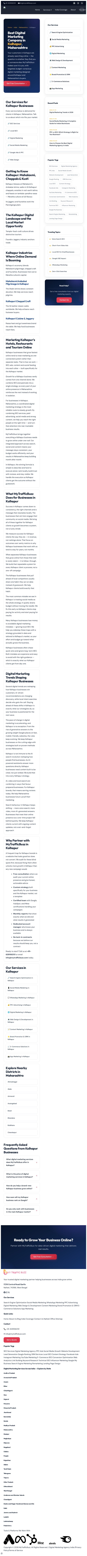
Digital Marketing (11, 1305)
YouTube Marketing (55, 192)
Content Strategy (64, 184)
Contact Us (64, 300)
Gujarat (6, 1399)
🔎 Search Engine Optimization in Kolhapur (20, 979)
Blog (19, 1319)
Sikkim (6, 1465)
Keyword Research (67, 201)
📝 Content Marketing (58, 67)
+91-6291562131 (10, 3)
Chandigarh (8, 1499)
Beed (10, 1111)
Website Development (56, 175)
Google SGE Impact (59, 258)
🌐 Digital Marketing (57, 53)
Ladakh (6, 1517)
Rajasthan (7, 1460)
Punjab (6, 1456)
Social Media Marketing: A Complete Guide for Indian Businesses (63, 121)
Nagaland (7, 1447)
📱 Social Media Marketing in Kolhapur (18, 989)
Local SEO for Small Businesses (63, 252)
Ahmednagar (12, 1082)
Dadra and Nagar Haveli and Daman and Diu (19, 1504)
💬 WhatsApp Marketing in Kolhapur (21, 998)
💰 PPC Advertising (57, 46)
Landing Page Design (55, 218)
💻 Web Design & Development (61, 60)
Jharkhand (7, 1412)
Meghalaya (7, 1438)
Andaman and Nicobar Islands (14, 1495)
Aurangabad (12, 1103)
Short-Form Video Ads (60, 245)
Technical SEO (53, 205)
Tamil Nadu (7, 1469)
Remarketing (73, 214)
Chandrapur (12, 1132)
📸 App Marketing (56, 88)
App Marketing (27, 1308)
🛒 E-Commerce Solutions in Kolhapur (18, 1048)
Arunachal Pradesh (10, 1377)
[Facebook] (74, 3)
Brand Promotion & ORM (67, 1305)
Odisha (6, 1451)
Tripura (6, 1478)
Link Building (53, 201)
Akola (10, 1089)
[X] (81, 3)
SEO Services (53, 166)
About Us (13, 1319)
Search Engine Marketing (57, 214)
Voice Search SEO (58, 239)
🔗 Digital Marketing (15, 138)
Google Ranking (54, 179)
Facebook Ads (53, 188)
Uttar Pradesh (8, 1482)
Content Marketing (49, 1305)
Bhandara (11, 1118)
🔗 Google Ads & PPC (16, 152)
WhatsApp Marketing (59, 265)
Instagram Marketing (68, 188)
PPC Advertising (71, 1302)
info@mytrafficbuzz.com (27, 3)
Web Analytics (73, 197)
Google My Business (55, 210)
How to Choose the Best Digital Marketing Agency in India (61, 143)
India (15, 27)
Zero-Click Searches (59, 271)
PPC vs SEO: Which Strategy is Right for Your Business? (64, 132)
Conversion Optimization (57, 197)
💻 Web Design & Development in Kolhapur (20, 1020)
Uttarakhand (8, 1486)
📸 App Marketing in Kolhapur (19, 1056)
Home (37, 10)
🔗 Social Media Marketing (17, 145)
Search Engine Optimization (15, 1302)
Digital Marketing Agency (69, 166)
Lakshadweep (8, 1521)
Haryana (7, 1404)
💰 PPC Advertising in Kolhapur (19, 1005)
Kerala (6, 1421)
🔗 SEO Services (14, 123)
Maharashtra (23, 27)
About (73, 10)
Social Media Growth (64, 171)
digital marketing (15, 72)
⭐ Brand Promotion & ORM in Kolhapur (19, 1038)
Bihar (5, 1386)
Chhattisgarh (8, 1390)
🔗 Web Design (13, 160)
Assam (6, 1382)
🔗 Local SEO (13, 131)
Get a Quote (12, 1340)
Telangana (7, 1473)
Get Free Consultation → (17, 83)
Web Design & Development (29, 1305)
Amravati (11, 1096)
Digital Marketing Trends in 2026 (61, 111)
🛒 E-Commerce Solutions (59, 81)
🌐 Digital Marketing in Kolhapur (19, 1012)
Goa (5, 1395)
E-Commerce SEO (71, 192)
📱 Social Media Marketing (59, 39)
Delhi (5, 1508)
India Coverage (61, 10)
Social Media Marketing (36, 1302)
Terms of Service (16, 1550)
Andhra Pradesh (9, 1373)
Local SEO (52, 184)
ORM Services (67, 179)
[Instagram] (78, 3)
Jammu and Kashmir (11, 1512)
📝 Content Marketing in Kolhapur (20, 1029)
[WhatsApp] (1, 1553)
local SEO (27, 627)
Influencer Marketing (68, 205)
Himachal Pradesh (10, 1408)
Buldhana (11, 1125)
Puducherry (7, 1525)
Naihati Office (49, 1319)
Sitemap (59, 1319)
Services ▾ (47, 10)
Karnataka (7, 1417)
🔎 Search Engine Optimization (61, 32)
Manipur (6, 1434)
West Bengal (8, 1491)
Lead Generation (72, 175)
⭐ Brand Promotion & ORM (60, 74)
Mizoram (7, 1443)
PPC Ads (52, 171)
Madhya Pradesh (9, 1425)
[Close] (82, 10)
